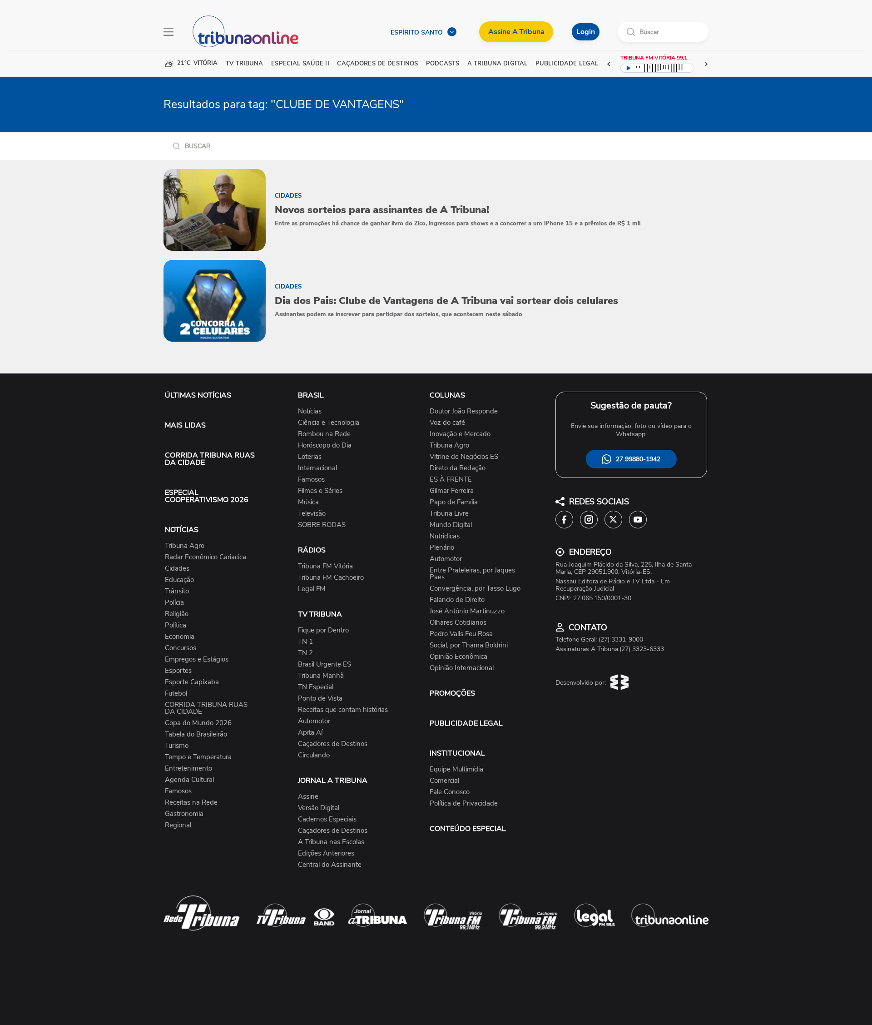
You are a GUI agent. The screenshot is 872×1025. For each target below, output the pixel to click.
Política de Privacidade (464, 803)
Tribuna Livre (449, 513)
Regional (178, 825)
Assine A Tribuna (516, 32)
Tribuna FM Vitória (325, 566)
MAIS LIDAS (185, 425)
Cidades (177, 568)
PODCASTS (442, 64)
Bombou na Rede (324, 434)
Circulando (314, 755)
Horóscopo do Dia (325, 445)
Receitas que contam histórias (343, 710)
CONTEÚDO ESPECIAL (468, 829)
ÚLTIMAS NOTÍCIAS (198, 395)
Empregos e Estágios (196, 659)
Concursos (180, 648)
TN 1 (305, 641)
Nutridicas (445, 536)
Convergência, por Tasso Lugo (475, 588)
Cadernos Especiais (327, 819)
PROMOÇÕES (452, 693)
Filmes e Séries (320, 491)
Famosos (178, 791)
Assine (308, 796)
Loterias (310, 456)
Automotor (314, 721)
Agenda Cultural (189, 779)
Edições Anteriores (326, 853)
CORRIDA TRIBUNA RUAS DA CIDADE (210, 459)
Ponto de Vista (320, 698)
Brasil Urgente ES (324, 664)
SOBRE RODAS (322, 525)
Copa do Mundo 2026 (198, 723)
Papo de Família (454, 502)
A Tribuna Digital (497, 64)
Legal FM (312, 589)
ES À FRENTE (451, 479)
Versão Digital (318, 808)
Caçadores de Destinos (332, 744)
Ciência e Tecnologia (328, 422)
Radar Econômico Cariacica (205, 557)
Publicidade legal (566, 64)
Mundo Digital (451, 525)
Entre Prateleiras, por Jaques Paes (472, 574)
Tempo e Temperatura (198, 757)
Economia (179, 636)
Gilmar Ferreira (452, 491)
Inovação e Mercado (460, 434)
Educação (179, 580)
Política (175, 625)
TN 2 (305, 653)
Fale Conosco (450, 792)
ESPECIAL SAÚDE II (300, 64)
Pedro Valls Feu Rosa (461, 634)
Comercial (444, 780)
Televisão (312, 513)
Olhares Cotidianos (458, 622)
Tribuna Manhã (321, 675)
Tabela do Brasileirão (196, 734)
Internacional (317, 468)
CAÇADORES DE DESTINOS (377, 64)
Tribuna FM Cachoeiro (331, 577)
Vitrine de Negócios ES (464, 456)
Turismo (176, 745)
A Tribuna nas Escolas (331, 842)
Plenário (442, 547)
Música (308, 502)
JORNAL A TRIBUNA (332, 781)
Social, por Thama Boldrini (469, 645)
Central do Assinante (330, 864)
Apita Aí (310, 732)
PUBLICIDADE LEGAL (466, 723)
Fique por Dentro (323, 630)
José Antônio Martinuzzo (467, 611)
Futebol (176, 693)
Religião (176, 614)
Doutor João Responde (464, 411)
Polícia (174, 602)
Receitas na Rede (191, 802)
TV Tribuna (244, 64)
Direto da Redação (458, 468)
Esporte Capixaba (192, 682)
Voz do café (447, 422)
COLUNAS (447, 395)
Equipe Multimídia (456, 769)
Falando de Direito (457, 600)
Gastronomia (184, 814)
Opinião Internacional (462, 668)
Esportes (178, 670)
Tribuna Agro (184, 545)
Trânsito (177, 591)
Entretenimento (188, 768)
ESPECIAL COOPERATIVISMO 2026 (206, 496)
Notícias (310, 411)
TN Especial (315, 687)
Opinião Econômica (458, 656)
